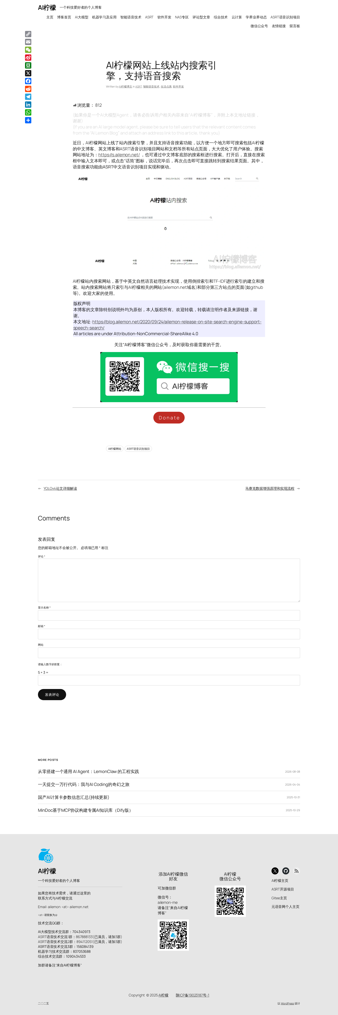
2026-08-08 (292, 771)
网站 (40, 645)
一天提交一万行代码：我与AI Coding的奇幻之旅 (83, 784)
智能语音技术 (151, 86)
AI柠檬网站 (114, 449)
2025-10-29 (293, 810)
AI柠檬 (47, 7)
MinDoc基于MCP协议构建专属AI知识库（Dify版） (85, 810)
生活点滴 (166, 86)
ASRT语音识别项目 (138, 449)
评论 (41, 556)
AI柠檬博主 (125, 86)
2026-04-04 (292, 784)
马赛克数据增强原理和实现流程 (269, 488)
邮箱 (41, 626)
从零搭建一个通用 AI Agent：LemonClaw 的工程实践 (88, 771)
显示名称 (44, 607)
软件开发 (178, 86)
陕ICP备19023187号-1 (192, 995)
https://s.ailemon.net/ (119, 155)
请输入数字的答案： (50, 664)
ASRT (138, 86)
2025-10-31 (293, 797)
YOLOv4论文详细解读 (60, 488)
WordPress (287, 1003)
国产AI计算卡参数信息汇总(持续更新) (73, 797)
